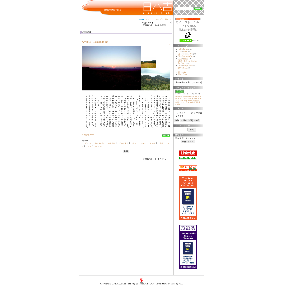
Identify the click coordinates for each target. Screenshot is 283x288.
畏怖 (185, 100)
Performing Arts (187, 54)
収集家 (190, 99)
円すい (88, 143)
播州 (190, 100)
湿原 (161, 143)
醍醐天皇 (191, 96)
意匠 (180, 65)
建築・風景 (182, 61)
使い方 (168, 19)
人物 (180, 49)
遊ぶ (180, 59)
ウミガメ (197, 99)
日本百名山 (123, 143)
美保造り (196, 100)
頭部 (185, 96)
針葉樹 (152, 143)
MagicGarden (183, 74)
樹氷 (134, 143)
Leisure (185, 59)
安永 (187, 102)
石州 (196, 102)
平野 (185, 99)
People (185, 49)
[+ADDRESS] (88, 135)
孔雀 (181, 100)
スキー (143, 143)
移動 (192, 102)
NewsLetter (182, 72)
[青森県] (98, 146)
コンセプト (158, 19)
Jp (170, 45)
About (141, 19)
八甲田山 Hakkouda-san (96, 42)
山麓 (89, 146)
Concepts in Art (186, 56)
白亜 (177, 102)
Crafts (185, 51)
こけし (182, 102)
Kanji (185, 68)
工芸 (180, 51)
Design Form (187, 65)
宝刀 (177, 100)
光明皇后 (178, 96)
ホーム (148, 19)
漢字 (180, 68)
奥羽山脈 (111, 143)
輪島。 (180, 99)
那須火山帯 (99, 143)
